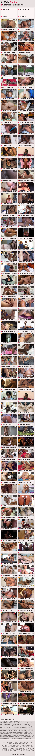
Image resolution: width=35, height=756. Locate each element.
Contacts (22, 754)
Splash (10, 2)
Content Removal (14, 754)
